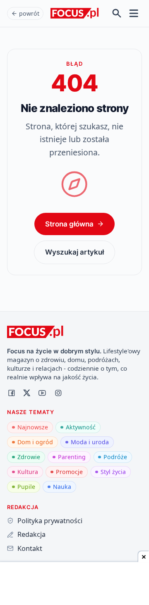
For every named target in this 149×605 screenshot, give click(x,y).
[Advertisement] (74, 584)
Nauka (62, 487)
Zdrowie (28, 457)
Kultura (27, 472)
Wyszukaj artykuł (74, 252)
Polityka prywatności (49, 520)
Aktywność (81, 427)
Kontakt (29, 548)
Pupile (26, 487)
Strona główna (69, 223)
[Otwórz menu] (134, 13)
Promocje (69, 472)
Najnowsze (32, 427)
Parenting (72, 457)
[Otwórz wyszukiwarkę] (117, 13)
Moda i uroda (90, 442)
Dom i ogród (35, 442)
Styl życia (113, 472)
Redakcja (31, 534)
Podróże (115, 457)
